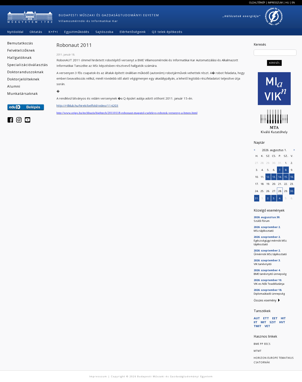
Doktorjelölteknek (23, 79)
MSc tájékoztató (264, 231)
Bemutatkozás (20, 43)
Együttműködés (76, 32)
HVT (282, 322)
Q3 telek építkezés (167, 32)
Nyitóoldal (15, 32)
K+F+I (53, 32)
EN (293, 2)
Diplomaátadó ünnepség (269, 293)
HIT (283, 318)
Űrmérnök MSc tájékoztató (270, 254)
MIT (263, 322)
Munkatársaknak (22, 93)
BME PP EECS (262, 344)
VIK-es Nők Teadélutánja (269, 284)
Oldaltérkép (257, 2)
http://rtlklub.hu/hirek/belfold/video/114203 (87, 105)
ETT (266, 318)
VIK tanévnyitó (263, 264)
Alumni (13, 86)
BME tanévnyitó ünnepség (270, 274)
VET (267, 326)
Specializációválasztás (27, 64)
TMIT (257, 326)
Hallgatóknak (19, 57)
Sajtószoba (104, 32)
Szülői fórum (262, 221)
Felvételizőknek (21, 50)
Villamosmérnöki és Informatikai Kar (88, 21)
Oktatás (36, 32)
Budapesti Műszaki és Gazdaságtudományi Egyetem (109, 15)
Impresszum (275, 2)
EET (275, 318)
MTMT (258, 351)
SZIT (273, 322)
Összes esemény (265, 300)
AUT (257, 318)
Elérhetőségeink (133, 32)
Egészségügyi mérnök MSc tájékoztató (270, 242)
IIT (255, 322)
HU (287, 2)
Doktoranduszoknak (25, 71)
